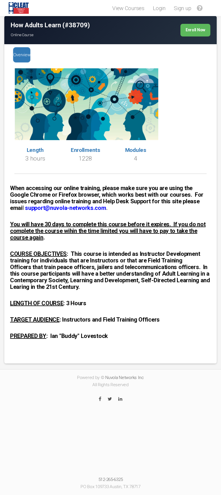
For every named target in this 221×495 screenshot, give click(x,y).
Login (159, 8)
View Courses (128, 8)
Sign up (182, 8)
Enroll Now (195, 30)
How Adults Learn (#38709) (50, 25)
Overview (22, 54)
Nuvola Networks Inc (124, 377)
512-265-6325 (110, 479)
